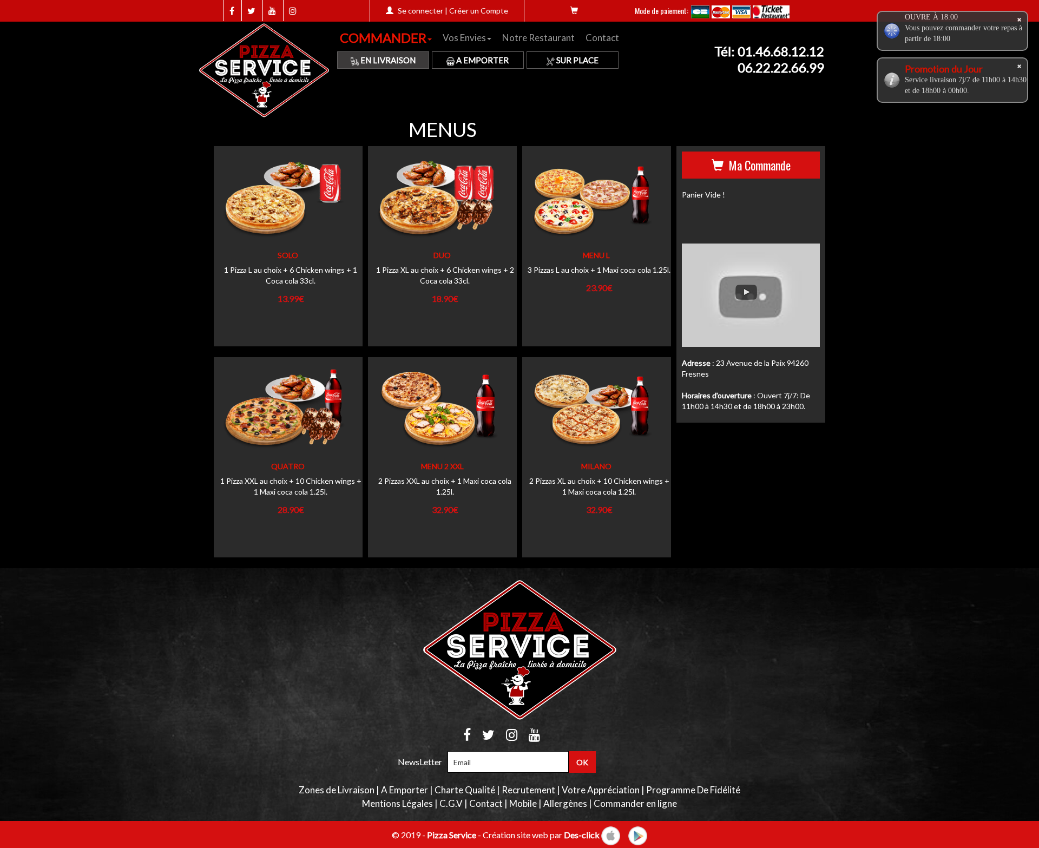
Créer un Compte (478, 10)
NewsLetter (420, 762)
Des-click (582, 834)
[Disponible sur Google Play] (637, 834)
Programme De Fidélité (693, 790)
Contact (602, 37)
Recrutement (528, 790)
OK (582, 762)
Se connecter (420, 10)
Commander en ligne (635, 803)
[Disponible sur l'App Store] (610, 834)
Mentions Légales (397, 803)
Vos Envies (464, 37)
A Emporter (482, 60)
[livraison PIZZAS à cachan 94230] (266, 71)
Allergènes (565, 803)
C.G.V (451, 803)
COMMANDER (383, 37)
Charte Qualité (465, 790)
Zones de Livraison (336, 790)
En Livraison (387, 60)
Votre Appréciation (601, 790)
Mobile (523, 803)
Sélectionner (283, 210)
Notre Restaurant (538, 37)
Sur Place (577, 60)
